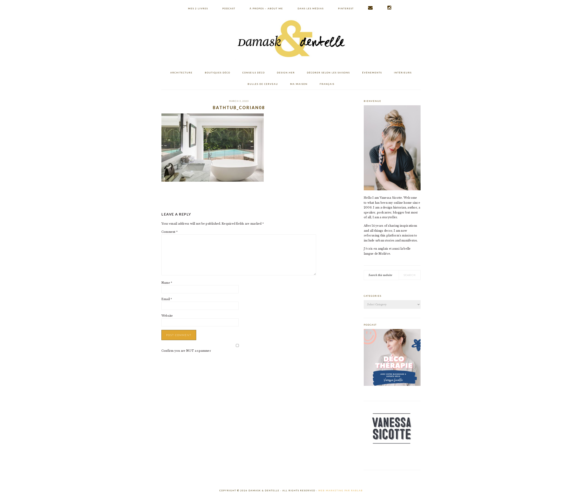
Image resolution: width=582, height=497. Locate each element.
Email (166, 299)
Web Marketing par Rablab (340, 490)
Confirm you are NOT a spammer (186, 350)
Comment (169, 231)
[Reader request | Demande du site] (370, 8)
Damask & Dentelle (291, 39)
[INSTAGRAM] (389, 8)
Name (166, 282)
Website (167, 315)
